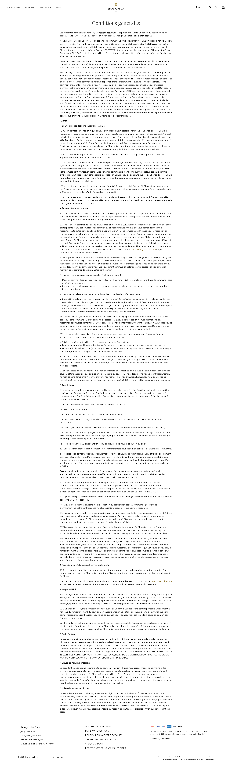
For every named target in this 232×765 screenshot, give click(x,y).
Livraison (29, 7)
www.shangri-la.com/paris (32, 740)
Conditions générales (98, 727)
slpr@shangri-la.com (162, 581)
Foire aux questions (97, 731)
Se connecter (57, 757)
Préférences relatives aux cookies (105, 748)
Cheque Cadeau (45, 7)
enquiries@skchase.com (144, 249)
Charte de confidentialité (100, 739)
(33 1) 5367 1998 (27, 731)
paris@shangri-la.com (30, 735)
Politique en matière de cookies (103, 735)
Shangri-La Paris (14, 7)
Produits (60, 7)
